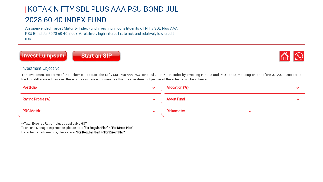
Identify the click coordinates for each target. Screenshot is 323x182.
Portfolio (30, 87)
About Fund (176, 99)
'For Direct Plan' (122, 128)
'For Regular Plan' (96, 128)
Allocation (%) (178, 87)
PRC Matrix (32, 111)
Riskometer (176, 111)
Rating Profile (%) (36, 99)
